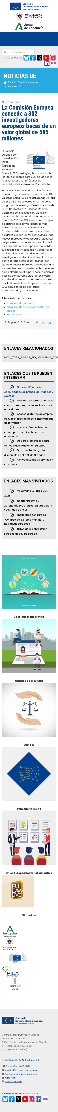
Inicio (13, 82)
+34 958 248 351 (30, 1060)
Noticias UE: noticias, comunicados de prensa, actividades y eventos (28, 391)
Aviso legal (10, 1077)
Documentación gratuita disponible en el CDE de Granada (26, 453)
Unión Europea (29, 82)
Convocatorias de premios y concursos (28, 462)
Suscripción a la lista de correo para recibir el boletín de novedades (25, 432)
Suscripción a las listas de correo (22, 1070)
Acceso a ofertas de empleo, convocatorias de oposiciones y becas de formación (28, 418)
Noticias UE (14, 86)
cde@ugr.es (11, 1060)
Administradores (13, 1081)
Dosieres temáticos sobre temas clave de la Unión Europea (26, 443)
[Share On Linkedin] (49, 322)
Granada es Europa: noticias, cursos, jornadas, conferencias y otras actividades (28, 405)
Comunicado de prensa (21, 303)
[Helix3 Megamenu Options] (16, 39)
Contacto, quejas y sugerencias (21, 1074)
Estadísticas (14, 314)
